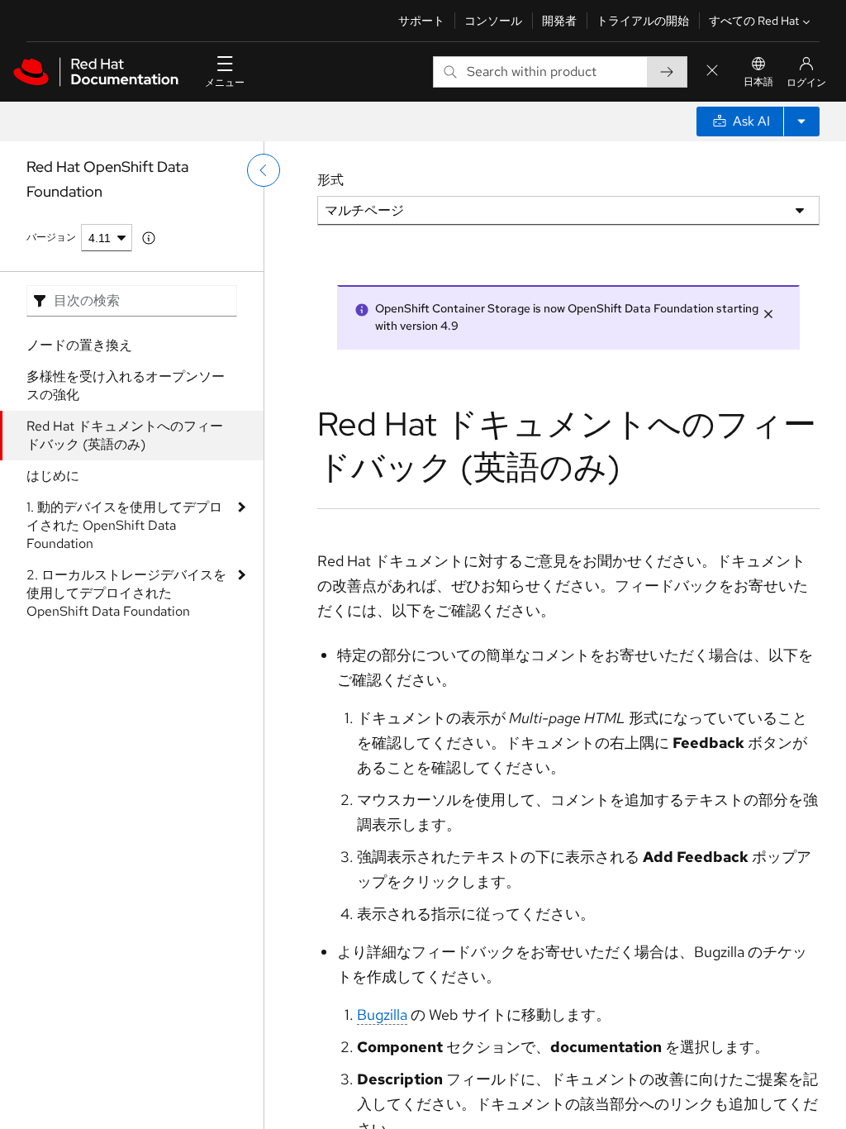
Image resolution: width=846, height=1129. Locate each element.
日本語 (758, 81)
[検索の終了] (712, 71)
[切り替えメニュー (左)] (263, 170)
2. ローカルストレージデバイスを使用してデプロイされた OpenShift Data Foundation (126, 593)
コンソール (493, 20)
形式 (330, 179)
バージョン (51, 237)
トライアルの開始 (642, 20)
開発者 (559, 20)
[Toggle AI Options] (801, 121)
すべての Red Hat (754, 20)
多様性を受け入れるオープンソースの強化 (125, 385)
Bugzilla (382, 1014)
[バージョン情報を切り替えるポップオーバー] (148, 238)
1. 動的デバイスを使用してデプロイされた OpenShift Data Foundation (124, 525)
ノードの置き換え (79, 345)
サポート (421, 20)
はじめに (52, 475)
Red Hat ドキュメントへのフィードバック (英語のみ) (124, 435)
